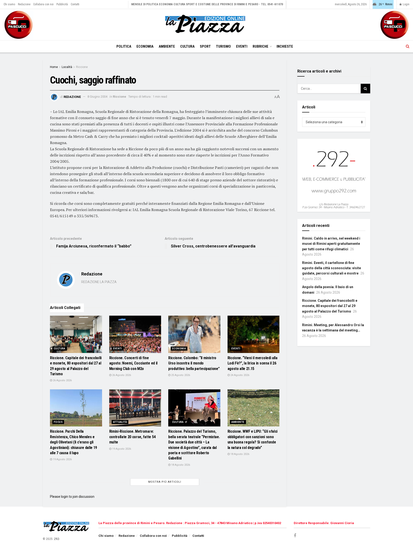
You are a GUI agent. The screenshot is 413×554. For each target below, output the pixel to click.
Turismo (223, 46)
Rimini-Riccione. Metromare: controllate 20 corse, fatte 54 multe (132, 436)
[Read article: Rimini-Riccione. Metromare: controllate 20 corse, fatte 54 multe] (135, 408)
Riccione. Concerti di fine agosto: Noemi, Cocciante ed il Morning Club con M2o (133, 363)
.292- (56, 539)
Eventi (241, 46)
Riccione (82, 67)
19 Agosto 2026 (62, 459)
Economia (144, 46)
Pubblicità (62, 4)
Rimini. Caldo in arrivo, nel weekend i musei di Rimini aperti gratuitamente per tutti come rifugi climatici (331, 243)
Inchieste (285, 46)
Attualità (120, 422)
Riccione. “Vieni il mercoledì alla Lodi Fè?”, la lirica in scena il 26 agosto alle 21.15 (252, 363)
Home (54, 67)
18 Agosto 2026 (180, 464)
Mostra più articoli (164, 481)
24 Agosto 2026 (239, 375)
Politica (123, 46)
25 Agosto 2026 (180, 375)
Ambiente (167, 46)
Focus (58, 422)
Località (67, 67)
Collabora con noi (43, 4)
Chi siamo (9, 4)
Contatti (75, 4)
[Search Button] (407, 46)
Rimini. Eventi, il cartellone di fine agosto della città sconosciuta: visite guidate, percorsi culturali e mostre (331, 268)
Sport (205, 46)
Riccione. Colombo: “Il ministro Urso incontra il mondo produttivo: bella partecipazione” (193, 363)
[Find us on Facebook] (295, 535)
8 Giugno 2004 (97, 96)
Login (405, 4)
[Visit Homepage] (206, 24)
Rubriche (260, 46)
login (64, 496)
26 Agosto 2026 (62, 380)
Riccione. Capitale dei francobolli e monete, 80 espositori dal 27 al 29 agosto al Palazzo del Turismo (329, 306)
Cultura (187, 46)
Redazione (24, 4)
